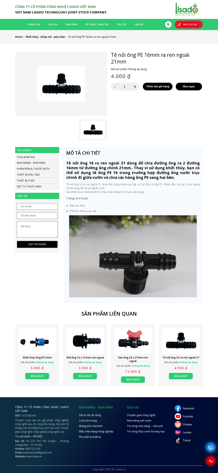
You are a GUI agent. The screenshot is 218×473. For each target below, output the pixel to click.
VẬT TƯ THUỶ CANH (29, 186)
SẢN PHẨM (71, 24)
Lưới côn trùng (88, 420)
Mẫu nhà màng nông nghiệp (96, 431)
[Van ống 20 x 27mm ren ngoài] (133, 340)
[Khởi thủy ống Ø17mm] (37, 340)
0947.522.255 (190, 24)
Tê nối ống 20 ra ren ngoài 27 (180, 357)
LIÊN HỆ (139, 24)
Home (19, 37)
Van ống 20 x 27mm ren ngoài (133, 359)
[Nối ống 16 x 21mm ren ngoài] (85, 340)
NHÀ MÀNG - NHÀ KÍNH (31, 163)
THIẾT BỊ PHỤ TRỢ (28, 174)
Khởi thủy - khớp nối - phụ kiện (45, 37)
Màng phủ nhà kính (91, 426)
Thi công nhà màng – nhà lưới (145, 426)
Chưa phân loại (26, 157)
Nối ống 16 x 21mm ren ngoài (85, 357)
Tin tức (122, 24)
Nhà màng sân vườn (139, 420)
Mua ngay (189, 86)
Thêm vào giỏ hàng (157, 86)
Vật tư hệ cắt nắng (90, 415)
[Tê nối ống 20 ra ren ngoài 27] (181, 340)
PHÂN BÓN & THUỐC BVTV (33, 169)
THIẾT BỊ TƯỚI (26, 180)
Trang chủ (33, 24)
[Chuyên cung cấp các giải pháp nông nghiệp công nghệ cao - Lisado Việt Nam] (187, 16)
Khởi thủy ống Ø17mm (37, 357)
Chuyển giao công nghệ (141, 415)
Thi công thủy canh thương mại (146, 431)
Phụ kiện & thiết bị (90, 437)
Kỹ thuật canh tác (97, 24)
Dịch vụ (53, 24)
